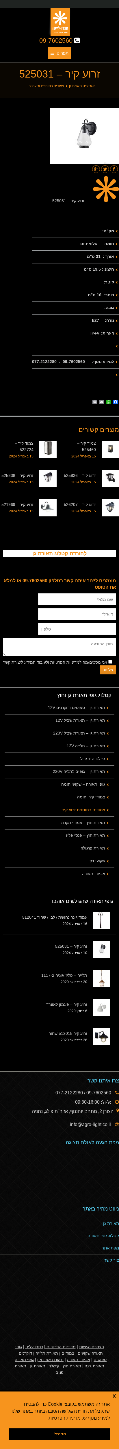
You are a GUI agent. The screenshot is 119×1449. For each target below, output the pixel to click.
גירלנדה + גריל (92, 758)
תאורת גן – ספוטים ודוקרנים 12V (76, 707)
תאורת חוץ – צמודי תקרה (83, 822)
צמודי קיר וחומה (91, 797)
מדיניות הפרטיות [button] (65, 1418)
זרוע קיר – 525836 (80, 475)
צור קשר (111, 1260)
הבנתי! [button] (59, 1434)
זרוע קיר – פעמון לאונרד (66, 1004)
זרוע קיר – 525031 (71, 946)
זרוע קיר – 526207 (80, 504)
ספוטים (100, 1359)
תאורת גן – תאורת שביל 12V (80, 720)
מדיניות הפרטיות (64, 662)
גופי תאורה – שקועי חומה (83, 784)
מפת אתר (110, 1247)
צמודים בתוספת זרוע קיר (46, 86)
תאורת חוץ (72, 1366)
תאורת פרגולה (93, 848)
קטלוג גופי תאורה (103, 1235)
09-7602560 (56, 40)
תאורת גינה (94, 1366)
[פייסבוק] (114, 169)
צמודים (68, 1353)
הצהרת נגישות (91, 1346)
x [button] (114, 1395)
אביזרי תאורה (93, 873)
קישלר (54, 1366)
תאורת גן (111, 1223)
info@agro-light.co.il (91, 1124)
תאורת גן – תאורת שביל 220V (79, 733)
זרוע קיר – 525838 (17, 475)
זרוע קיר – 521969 (17, 504)
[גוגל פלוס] (96, 169)
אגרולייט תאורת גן (82, 86)
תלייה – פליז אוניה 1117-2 (64, 975)
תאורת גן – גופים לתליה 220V (79, 771)
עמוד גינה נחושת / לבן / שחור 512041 (54, 917)
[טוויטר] (105, 169)
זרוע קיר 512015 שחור (68, 1033)
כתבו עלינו (34, 1346)
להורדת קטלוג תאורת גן (59, 553)
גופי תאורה (24, 1359)
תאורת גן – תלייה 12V (86, 746)
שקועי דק (97, 861)
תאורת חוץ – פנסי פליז (85, 835)
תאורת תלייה (47, 1353)
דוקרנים (25, 1353)
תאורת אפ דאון (50, 1359)
